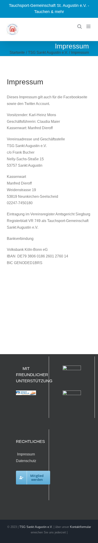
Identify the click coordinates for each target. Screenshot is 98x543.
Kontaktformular (80, 527)
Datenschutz (26, 461)
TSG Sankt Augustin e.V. (36, 527)
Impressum (26, 454)
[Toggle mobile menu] (88, 26)
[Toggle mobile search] (79, 26)
